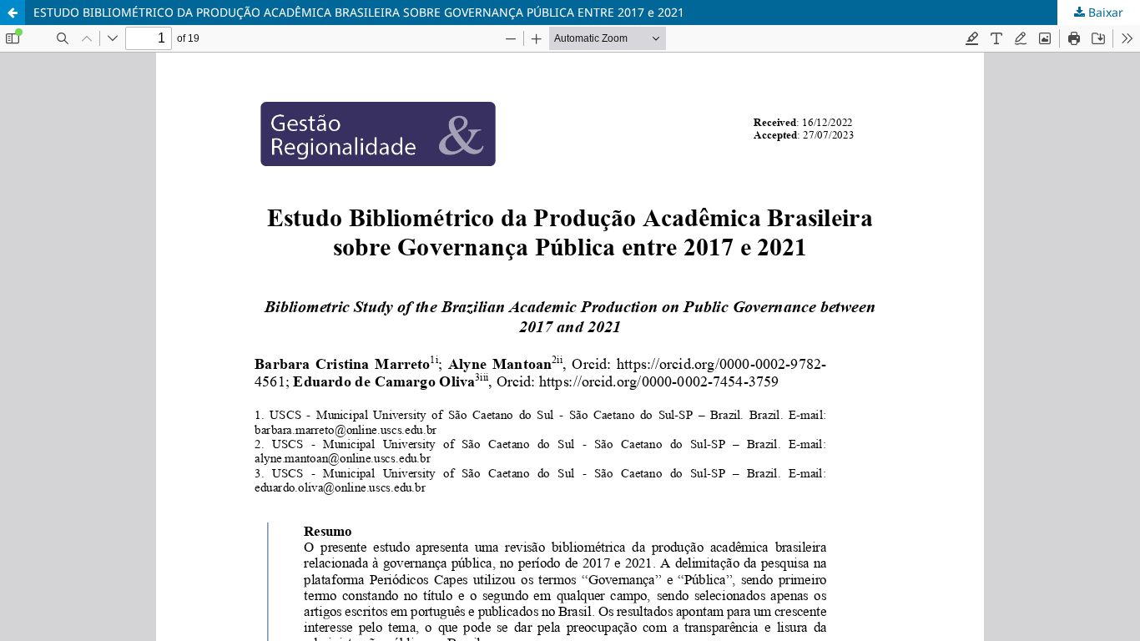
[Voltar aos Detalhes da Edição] (12, 12)
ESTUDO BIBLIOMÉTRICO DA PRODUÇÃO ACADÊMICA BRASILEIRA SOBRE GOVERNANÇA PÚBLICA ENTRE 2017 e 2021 (358, 12)
